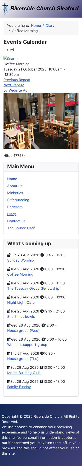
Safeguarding (18, 200)
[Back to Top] (74, 457)
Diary (11, 214)
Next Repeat (13, 85)
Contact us (16, 221)
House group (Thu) (22, 358)
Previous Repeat (16, 80)
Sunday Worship (20, 260)
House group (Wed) (23, 330)
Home (12, 179)
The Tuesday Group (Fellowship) (34, 288)
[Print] (12, 49)
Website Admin (21, 90)
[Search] (10, 58)
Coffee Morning (20, 274)
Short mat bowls (21, 316)
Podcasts (15, 207)
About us (14, 186)
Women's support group (27, 344)
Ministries (15, 193)
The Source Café (21, 228)
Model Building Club (23, 372)
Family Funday (19, 387)
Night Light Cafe (21, 302)
